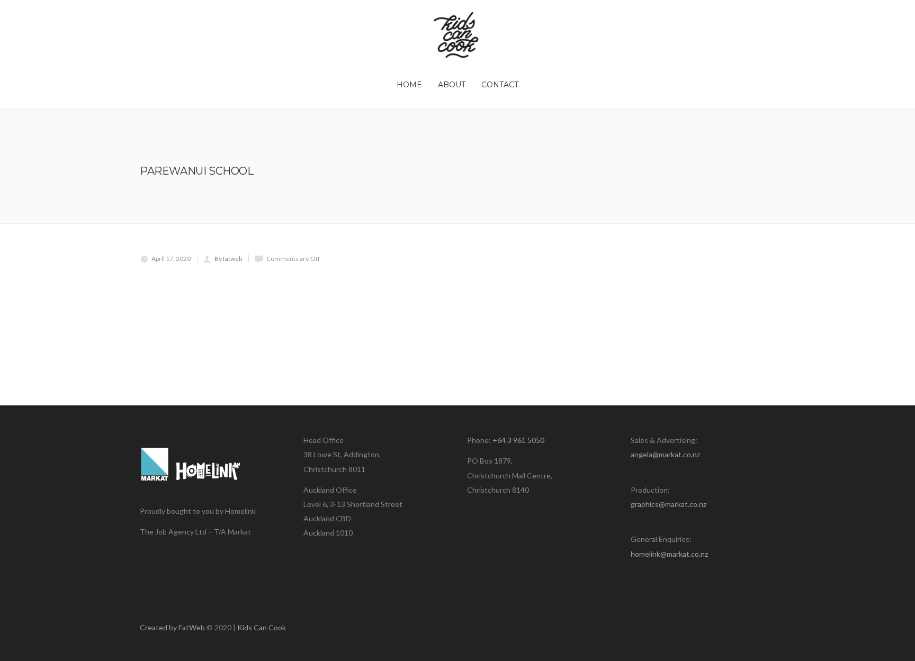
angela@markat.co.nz (665, 454)
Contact (499, 84)
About (451, 84)
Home (409, 84)
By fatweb (228, 258)
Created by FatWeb (172, 627)
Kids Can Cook (261, 627)
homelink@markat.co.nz (669, 553)
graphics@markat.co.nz (668, 504)
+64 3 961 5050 (518, 440)
